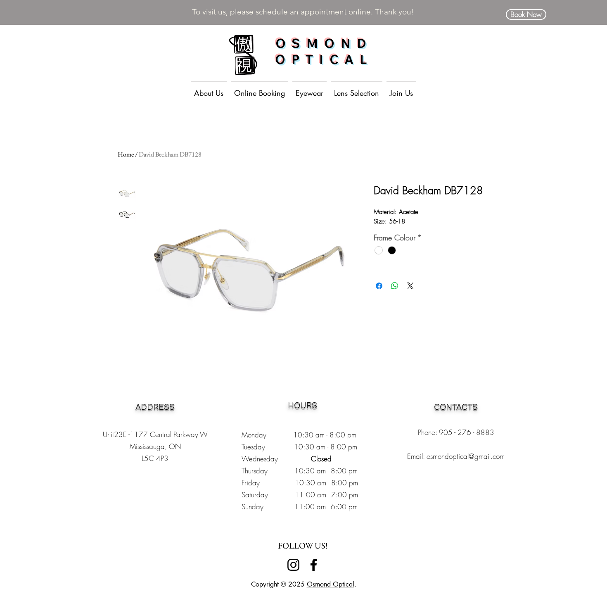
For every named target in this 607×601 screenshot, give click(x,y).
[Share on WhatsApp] (395, 286)
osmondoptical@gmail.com (466, 456)
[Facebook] (314, 565)
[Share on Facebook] (379, 286)
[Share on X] (410, 286)
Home (126, 154)
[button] (309, 89)
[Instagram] (293, 565)
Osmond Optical (330, 584)
